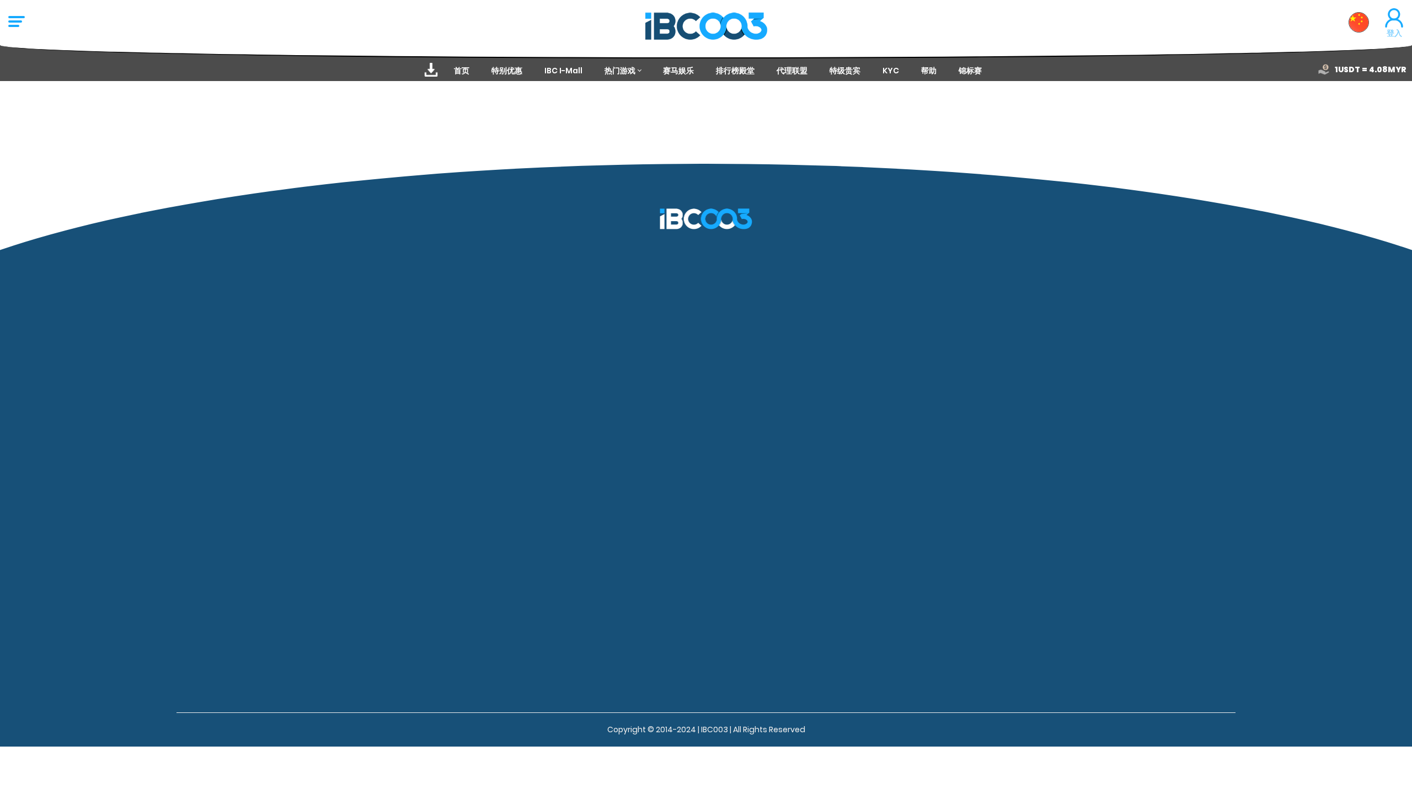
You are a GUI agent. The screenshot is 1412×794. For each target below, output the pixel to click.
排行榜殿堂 (735, 70)
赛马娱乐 (678, 70)
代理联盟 (792, 70)
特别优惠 (506, 70)
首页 (461, 70)
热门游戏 (620, 70)
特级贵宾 (845, 70)
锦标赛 (970, 70)
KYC (890, 70)
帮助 (929, 70)
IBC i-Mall (563, 70)
